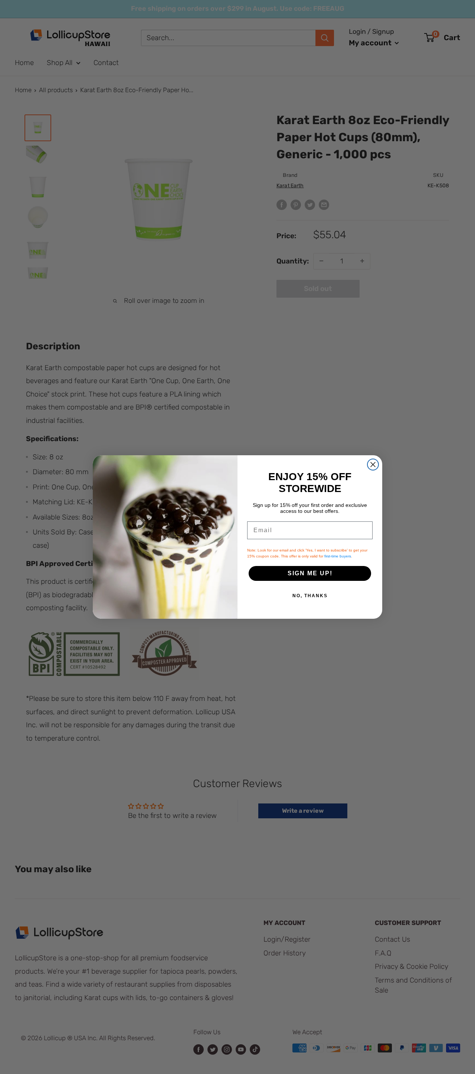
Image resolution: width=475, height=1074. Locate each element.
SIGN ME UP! (310, 573)
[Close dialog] (373, 464)
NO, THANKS (310, 595)
